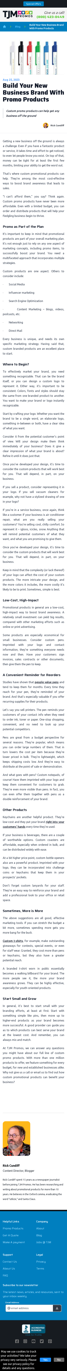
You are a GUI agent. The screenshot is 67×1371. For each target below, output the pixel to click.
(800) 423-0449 (50, 17)
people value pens (47, 682)
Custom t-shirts (13, 940)
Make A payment (14, 1242)
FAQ (5, 1275)
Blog (17, 26)
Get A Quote (11, 1235)
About (40, 1228)
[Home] (4, 26)
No (59, 1359)
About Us (9, 1268)
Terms (40, 1268)
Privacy (41, 1261)
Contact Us (10, 1261)
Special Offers (33, 4)
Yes (45, 1359)
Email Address (12, 1302)
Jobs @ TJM (43, 1242)
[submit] (57, 1308)
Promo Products (13, 1228)
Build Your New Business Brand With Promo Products (46, 27)
